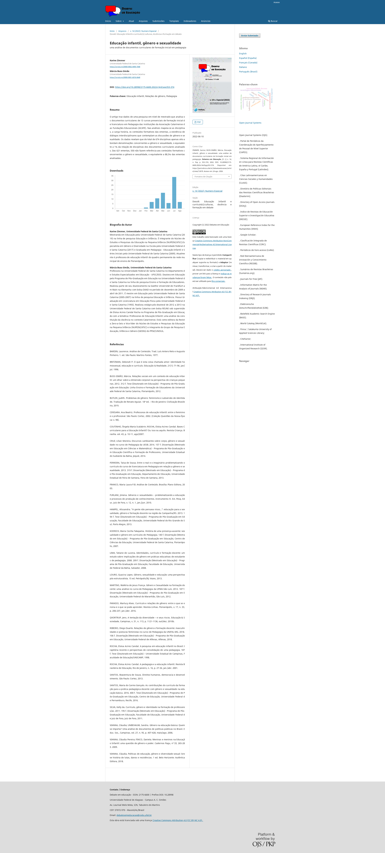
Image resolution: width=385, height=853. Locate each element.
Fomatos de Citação (203, 176)
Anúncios (205, 21)
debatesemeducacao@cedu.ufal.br (134, 815)
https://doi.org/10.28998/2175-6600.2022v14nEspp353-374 (144, 87)
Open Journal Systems (250, 122)
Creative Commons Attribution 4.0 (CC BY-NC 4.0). (177, 820)
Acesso (277, 2)
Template (174, 21)
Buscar (274, 21)
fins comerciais (218, 281)
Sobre (119, 21)
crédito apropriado (222, 269)
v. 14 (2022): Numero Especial (143, 31)
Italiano (243, 67)
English (243, 53)
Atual (131, 21)
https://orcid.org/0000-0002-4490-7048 (125, 67)
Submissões (158, 21)
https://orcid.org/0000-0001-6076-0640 (125, 77)
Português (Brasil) (248, 71)
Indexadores (190, 21)
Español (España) (248, 58)
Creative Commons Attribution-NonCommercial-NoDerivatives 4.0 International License (212, 244)
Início (108, 21)
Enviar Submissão (249, 35)
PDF (199, 122)
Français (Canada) (248, 62)
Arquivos (143, 21)
